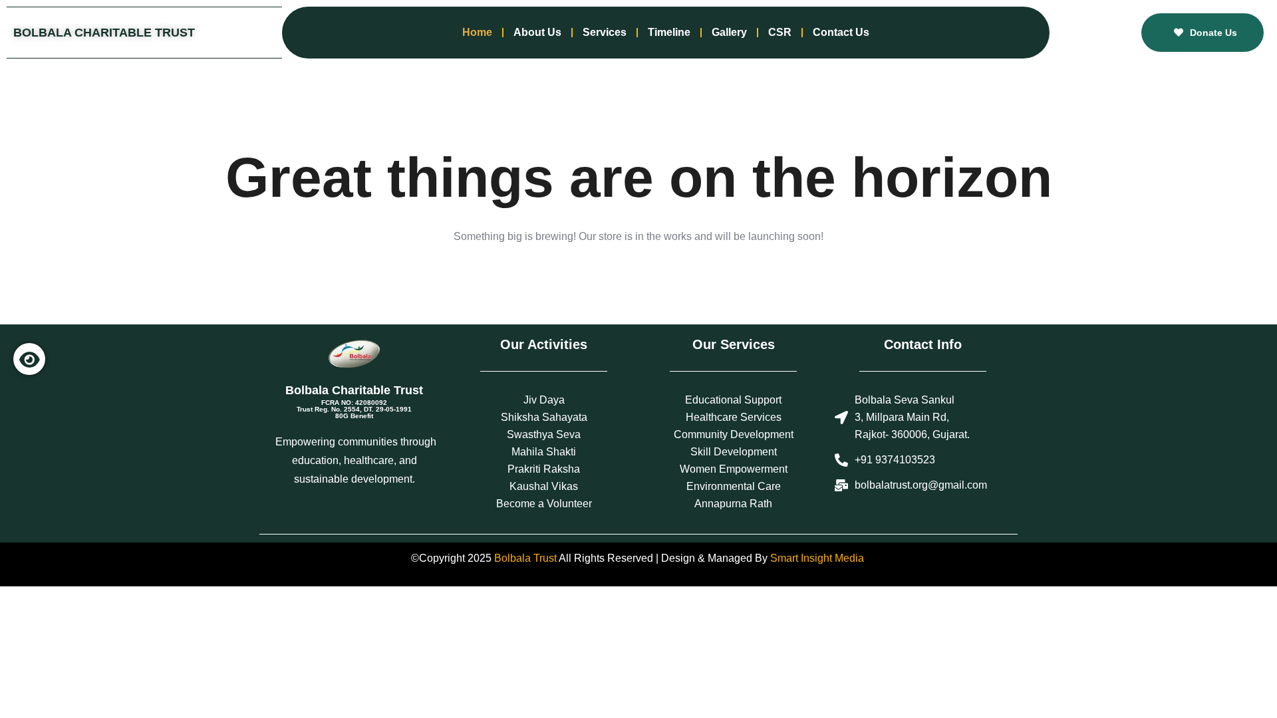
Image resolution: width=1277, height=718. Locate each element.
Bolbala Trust (525, 558)
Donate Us (1213, 32)
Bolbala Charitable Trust (104, 32)
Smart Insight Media (817, 558)
